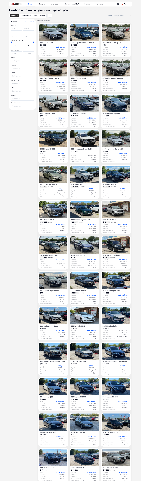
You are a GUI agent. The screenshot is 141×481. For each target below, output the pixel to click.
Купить (30, 4)
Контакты (99, 4)
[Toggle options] (130, 16)
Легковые (14, 15)
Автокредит (55, 4)
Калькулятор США (72, 4)
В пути (42, 15)
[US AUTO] (16, 4)
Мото (35, 15)
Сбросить (28, 22)
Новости (87, 4)
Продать (41, 4)
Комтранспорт (26, 15)
